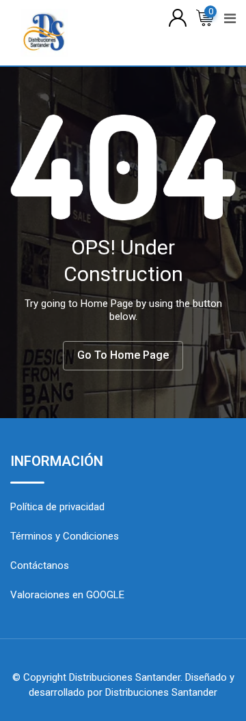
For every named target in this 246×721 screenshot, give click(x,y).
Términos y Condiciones (64, 536)
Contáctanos (39, 565)
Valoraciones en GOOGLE (67, 595)
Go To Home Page (123, 355)
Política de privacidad (57, 507)
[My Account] (177, 16)
